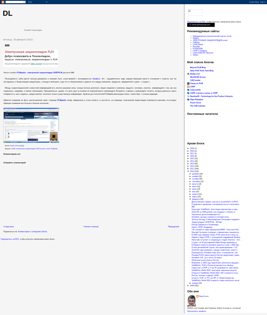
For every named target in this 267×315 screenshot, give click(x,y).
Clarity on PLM (196, 83)
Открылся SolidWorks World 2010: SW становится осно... (215, 273)
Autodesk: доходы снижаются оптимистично (210, 217)
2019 (192, 151)
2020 (192, 148)
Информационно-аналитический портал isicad (212, 36)
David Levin (204, 296)
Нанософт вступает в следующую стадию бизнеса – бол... (217, 240)
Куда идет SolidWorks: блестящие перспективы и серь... (215, 209)
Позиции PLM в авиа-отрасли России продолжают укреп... (216, 255)
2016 (192, 156)
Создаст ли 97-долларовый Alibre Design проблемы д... (215, 242)
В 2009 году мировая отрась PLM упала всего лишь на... (216, 235)
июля (194, 186)
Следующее (8, 226)
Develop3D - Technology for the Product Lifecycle (211, 96)
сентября (196, 181)
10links (195, 55)
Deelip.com (195, 74)
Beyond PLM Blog (198, 67)
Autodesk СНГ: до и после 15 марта (207, 258)
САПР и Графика (200, 51)
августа (195, 184)
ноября (195, 176)
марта (195, 197)
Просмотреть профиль (196, 311)
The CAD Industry (197, 106)
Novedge (196, 47)
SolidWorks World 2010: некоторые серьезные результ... (215, 270)
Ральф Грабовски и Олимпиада (205, 225)
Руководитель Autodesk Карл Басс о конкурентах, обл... (215, 253)
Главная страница (90, 226)
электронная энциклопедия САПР (27, 148)
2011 (192, 169)
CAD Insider (195, 80)
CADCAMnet (198, 44)
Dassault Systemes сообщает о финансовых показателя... (216, 232)
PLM (48, 148)
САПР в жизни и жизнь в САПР (204, 93)
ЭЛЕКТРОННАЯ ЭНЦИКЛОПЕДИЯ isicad (210, 40)
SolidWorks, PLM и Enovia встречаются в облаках (212, 265)
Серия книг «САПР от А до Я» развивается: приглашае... (216, 268)
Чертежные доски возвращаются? (206, 214)
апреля (195, 194)
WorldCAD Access (198, 77)
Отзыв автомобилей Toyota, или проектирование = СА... (215, 247)
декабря (196, 174)
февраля (196, 199)
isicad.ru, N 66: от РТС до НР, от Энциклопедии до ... (214, 278)
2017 (192, 153)
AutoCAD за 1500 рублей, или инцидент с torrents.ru (213, 212)
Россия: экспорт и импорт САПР (205, 275)
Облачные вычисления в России (205, 260)
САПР (13, 148)
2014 (192, 161)
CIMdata (196, 42)
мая (194, 192)
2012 (192, 166)
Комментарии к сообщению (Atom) (32, 232)
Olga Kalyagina (196, 99)
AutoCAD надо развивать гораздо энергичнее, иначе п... (215, 250)
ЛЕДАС (196, 38)
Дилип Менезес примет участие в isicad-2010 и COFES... (216, 202)
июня (194, 189)
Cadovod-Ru (195, 90)
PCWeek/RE (198, 49)
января (195, 283)
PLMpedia (54, 148)
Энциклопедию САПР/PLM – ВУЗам (207, 222)
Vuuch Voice (195, 103)
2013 (192, 164)
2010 (192, 171)
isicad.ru (43, 148)
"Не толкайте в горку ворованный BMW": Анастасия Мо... (216, 230)
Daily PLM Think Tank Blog (201, 71)
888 (193, 207)
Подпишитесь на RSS (10, 239)
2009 (192, 286)
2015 (192, 158)
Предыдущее (173, 226)
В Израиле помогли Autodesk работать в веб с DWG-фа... (216, 245)
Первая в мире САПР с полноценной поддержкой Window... (217, 237)
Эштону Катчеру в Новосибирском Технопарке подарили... (216, 219)
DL (8, 13)
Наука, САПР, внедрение (202, 227)
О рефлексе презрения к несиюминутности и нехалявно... (216, 204)
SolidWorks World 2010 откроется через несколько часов (215, 280)
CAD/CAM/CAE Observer (203, 53)
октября (195, 179)
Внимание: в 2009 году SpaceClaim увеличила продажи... (216, 263)
